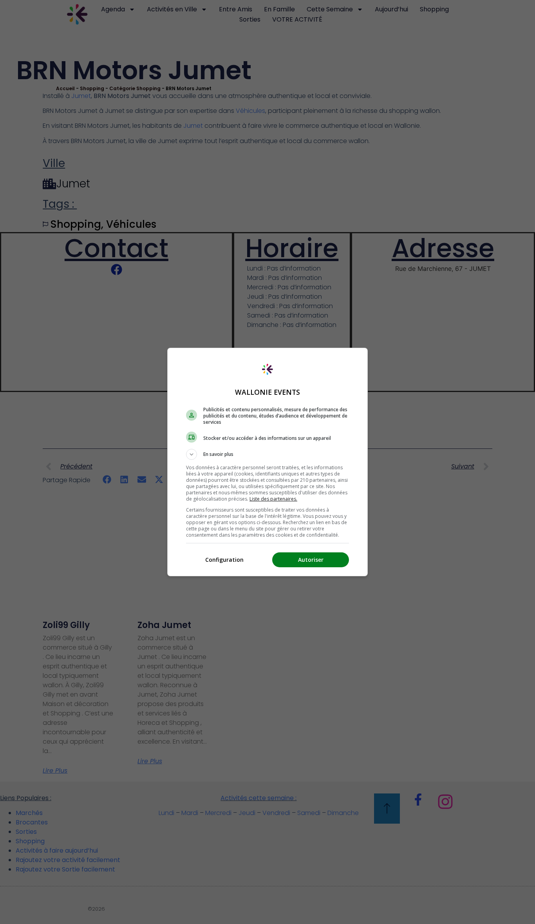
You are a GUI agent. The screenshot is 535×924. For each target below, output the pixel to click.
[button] (267, 454)
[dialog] (267, 462)
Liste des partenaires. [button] (273, 499)
